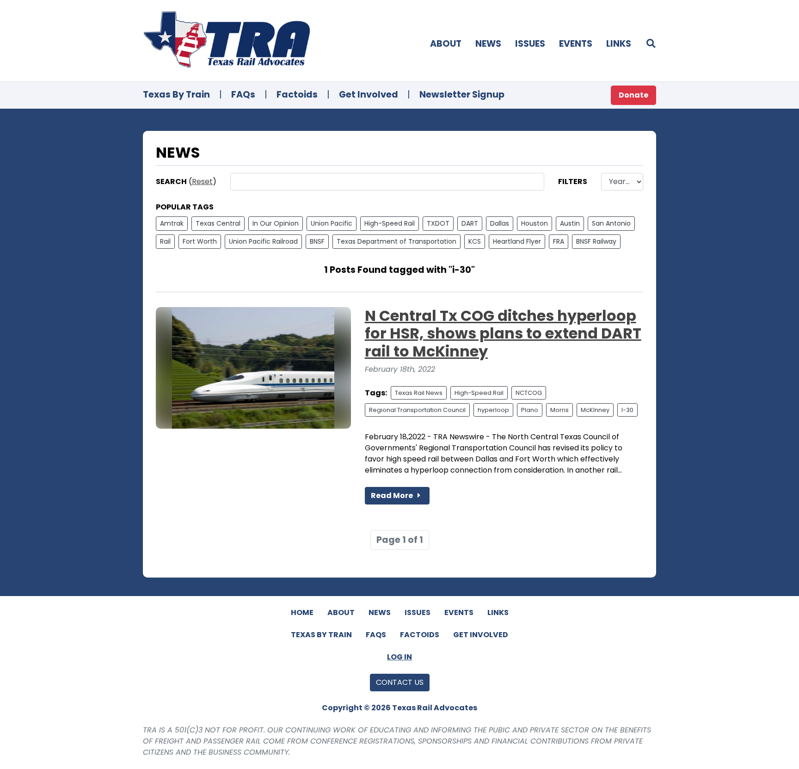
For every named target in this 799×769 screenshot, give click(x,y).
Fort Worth (200, 241)
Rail (165, 241)
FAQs (243, 94)
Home (302, 612)
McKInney (595, 410)
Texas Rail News (419, 393)
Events (575, 43)
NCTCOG (529, 393)
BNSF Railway (596, 241)
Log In (399, 657)
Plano (529, 410)
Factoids (297, 94)
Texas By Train (176, 94)
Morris (559, 410)
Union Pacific (331, 223)
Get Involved (368, 94)
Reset (202, 181)
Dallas (499, 223)
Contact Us (400, 682)
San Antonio (611, 223)
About (445, 43)
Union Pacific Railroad (263, 241)
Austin (570, 223)
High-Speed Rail (389, 223)
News (488, 43)
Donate (633, 95)
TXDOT (438, 223)
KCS (474, 241)
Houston (534, 223)
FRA (558, 241)
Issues (530, 43)
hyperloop (493, 410)
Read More (392, 495)
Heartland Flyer (517, 241)
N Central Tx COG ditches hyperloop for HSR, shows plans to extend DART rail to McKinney (503, 333)
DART (469, 223)
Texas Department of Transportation (396, 241)
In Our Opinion (275, 223)
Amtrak (172, 223)
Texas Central (218, 223)
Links (618, 43)
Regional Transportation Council (417, 410)
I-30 (627, 410)
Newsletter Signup (461, 94)
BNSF (317, 241)
